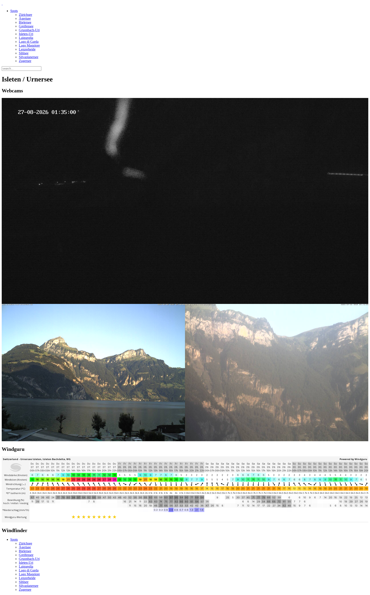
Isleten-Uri (26, 34)
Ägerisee (25, 18)
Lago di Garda (29, 41)
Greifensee (26, 26)
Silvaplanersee (28, 57)
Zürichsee (25, 14)
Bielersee (25, 22)
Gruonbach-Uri (29, 30)
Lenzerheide (27, 49)
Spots (14, 11)
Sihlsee (23, 53)
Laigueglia (26, 38)
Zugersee (25, 61)
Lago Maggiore (29, 45)
